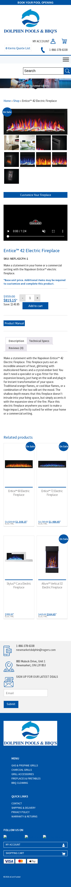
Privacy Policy (20, 812)
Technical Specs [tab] (39, 341)
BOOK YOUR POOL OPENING (35, 2)
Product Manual (14, 323)
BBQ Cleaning (19, 783)
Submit (11, 704)
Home (7, 101)
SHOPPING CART (15, 853)
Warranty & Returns (24, 816)
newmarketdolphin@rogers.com (36, 650)
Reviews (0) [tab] (16, 348)
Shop (16, 101)
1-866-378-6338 (58, 50)
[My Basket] (63, 41)
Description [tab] (16, 341)
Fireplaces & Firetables (25, 778)
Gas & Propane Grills (24, 765)
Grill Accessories (22, 774)
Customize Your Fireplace (35, 195)
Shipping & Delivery (23, 807)
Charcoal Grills (21, 770)
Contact (16, 803)
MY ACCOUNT (41, 41)
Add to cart (35, 306)
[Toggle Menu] (66, 59)
